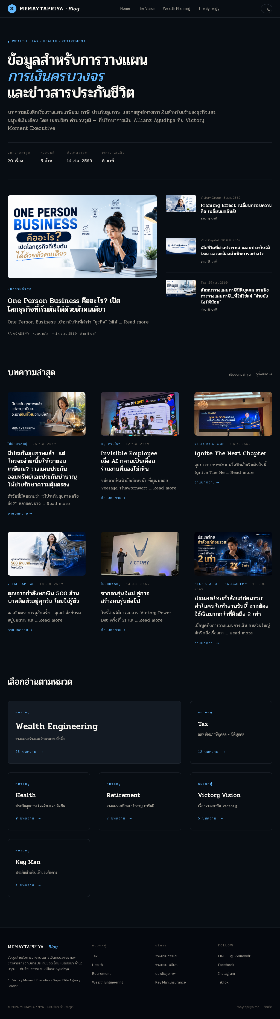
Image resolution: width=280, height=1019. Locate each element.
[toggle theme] (266, 8)
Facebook (226, 965)
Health (97, 965)
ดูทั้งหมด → (264, 374)
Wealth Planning (177, 8)
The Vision (146, 8)
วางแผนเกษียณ (167, 965)
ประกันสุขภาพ (165, 974)
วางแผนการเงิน (167, 956)
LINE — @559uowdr (234, 956)
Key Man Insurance (170, 982)
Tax (95, 956)
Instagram (226, 974)
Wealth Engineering (107, 982)
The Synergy (209, 8)
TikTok (223, 982)
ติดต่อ (268, 1007)
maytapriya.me (248, 1007)
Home (125, 8)
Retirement (101, 974)
